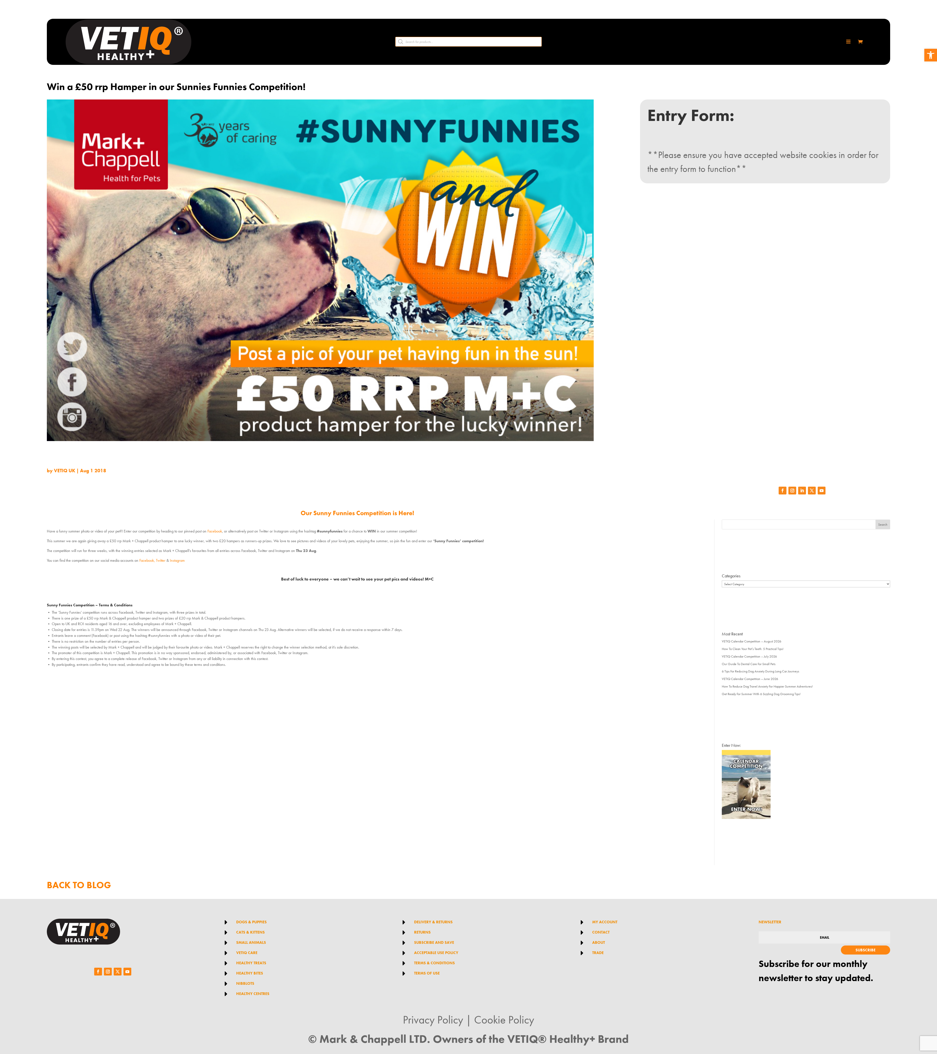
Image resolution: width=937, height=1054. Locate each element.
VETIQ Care (246, 952)
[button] (930, 55)
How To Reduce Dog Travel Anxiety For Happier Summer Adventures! (767, 686)
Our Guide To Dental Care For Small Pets (748, 664)
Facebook (214, 531)
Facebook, (147, 560)
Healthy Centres (252, 993)
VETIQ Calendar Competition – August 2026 (751, 641)
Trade (598, 952)
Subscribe (866, 950)
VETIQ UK (64, 470)
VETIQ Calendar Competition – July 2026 (749, 656)
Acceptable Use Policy (436, 952)
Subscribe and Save (434, 942)
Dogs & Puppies (251, 922)
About (598, 942)
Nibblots (245, 983)
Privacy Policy (433, 1020)
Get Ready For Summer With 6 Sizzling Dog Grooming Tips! (761, 694)
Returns (422, 932)
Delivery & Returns (433, 922)
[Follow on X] (812, 490)
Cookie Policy (504, 1020)
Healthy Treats (251, 962)
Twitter (160, 560)
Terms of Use (427, 973)
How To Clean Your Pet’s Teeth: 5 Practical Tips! (753, 649)
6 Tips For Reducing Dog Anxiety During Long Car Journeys (760, 671)
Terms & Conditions (434, 962)
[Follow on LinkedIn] (802, 490)
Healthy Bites (249, 973)
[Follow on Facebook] (782, 490)
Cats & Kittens (250, 932)
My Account (604, 922)
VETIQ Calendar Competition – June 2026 (750, 679)
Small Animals (251, 942)
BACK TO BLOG (79, 885)
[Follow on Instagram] (792, 490)
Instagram (177, 560)
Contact (601, 932)
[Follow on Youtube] (821, 490)
